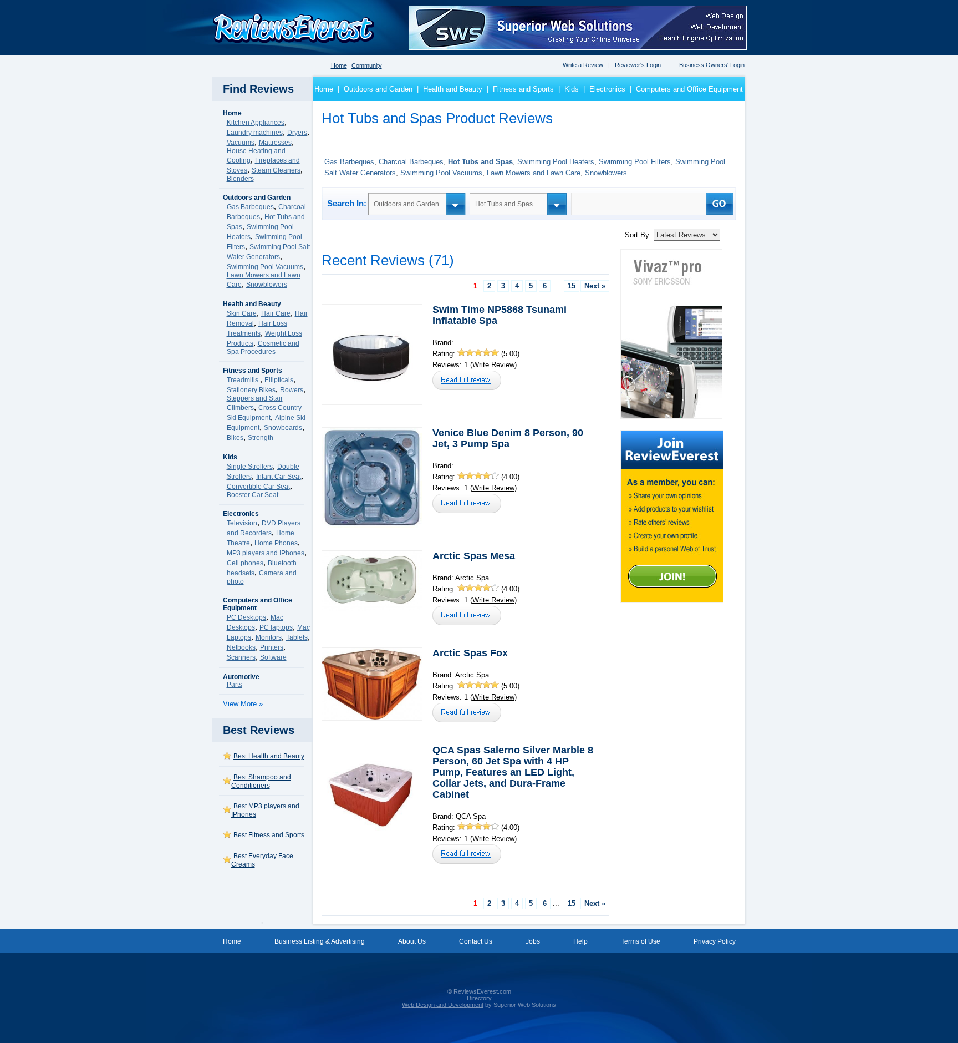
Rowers (291, 390)
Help (580, 941)
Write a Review (583, 65)
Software (273, 657)
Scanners (241, 657)
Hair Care (276, 313)
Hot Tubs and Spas (480, 162)
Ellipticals (278, 380)
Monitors (269, 637)
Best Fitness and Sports (268, 835)
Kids (571, 89)
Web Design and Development (442, 1004)
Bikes (235, 438)
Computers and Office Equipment (689, 89)
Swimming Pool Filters (635, 162)
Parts (234, 684)
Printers (271, 647)
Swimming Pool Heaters (555, 162)
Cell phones (245, 563)
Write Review (493, 365)
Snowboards (283, 428)
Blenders (240, 179)
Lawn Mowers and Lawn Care (533, 173)
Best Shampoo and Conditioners (261, 781)
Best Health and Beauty (268, 756)
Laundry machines (255, 132)
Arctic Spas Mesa (473, 555)
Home (339, 65)
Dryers (297, 132)
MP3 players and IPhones (265, 553)
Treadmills (243, 380)
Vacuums (240, 142)
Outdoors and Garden (378, 89)
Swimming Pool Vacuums (265, 267)
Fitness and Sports (523, 89)
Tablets (297, 637)
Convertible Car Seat (258, 486)
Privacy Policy (715, 941)
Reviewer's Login (638, 65)
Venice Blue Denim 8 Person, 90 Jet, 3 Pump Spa (507, 438)
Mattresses (275, 142)
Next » (594, 286)
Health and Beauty (452, 89)
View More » (243, 704)
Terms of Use (640, 941)
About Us (412, 941)
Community (366, 65)
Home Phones (276, 543)
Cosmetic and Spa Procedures (263, 348)
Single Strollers (250, 466)
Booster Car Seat (252, 495)
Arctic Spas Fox (470, 653)
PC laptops (276, 627)
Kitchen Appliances (255, 122)
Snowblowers (266, 284)
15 (571, 286)
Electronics (607, 89)
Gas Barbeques (250, 207)
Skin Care (242, 313)
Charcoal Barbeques (411, 162)
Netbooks (241, 647)
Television (242, 523)
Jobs (533, 941)
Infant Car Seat (278, 476)
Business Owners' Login (712, 65)
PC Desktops (246, 617)
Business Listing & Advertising (319, 941)
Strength (260, 438)
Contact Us (475, 941)
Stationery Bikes (251, 390)
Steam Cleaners (276, 170)
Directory (479, 998)
